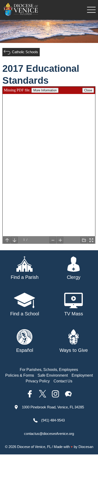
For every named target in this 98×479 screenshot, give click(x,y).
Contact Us (63, 381)
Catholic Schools (25, 52)
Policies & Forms (19, 375)
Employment (82, 375)
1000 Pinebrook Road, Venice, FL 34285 (53, 407)
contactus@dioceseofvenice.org (49, 434)
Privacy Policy (38, 381)
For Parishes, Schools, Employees (49, 370)
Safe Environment (53, 375)
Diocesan (85, 447)
